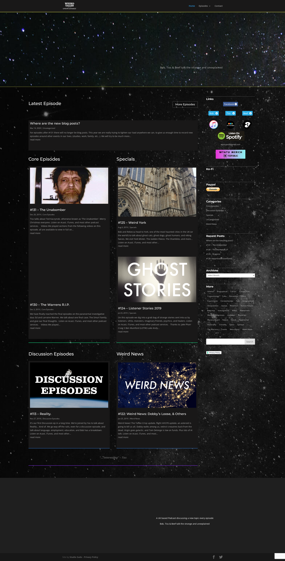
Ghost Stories (212, 305)
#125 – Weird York (132, 222)
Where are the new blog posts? (55, 123)
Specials (126, 159)
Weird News (130, 354)
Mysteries (242, 315)
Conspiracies (244, 291)
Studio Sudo (76, 557)
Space (231, 324)
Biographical (222, 291)
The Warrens (212, 329)
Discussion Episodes (51, 354)
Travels (224, 329)
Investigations (223, 310)
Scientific (223, 324)
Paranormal (244, 320)
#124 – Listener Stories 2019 (139, 308)
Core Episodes (44, 159)
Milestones (219, 315)
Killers (234, 310)
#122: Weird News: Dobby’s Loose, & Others (152, 414)
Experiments (212, 301)
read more (35, 139)
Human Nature (247, 305)
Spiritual (240, 324)
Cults (224, 296)
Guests (224, 305)
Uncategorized (49, 128)
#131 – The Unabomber (48, 210)
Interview (211, 310)
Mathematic (245, 310)
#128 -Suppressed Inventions (219, 258)
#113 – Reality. (40, 414)
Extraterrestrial (227, 301)
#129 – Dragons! (213, 254)
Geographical (248, 301)
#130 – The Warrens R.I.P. (49, 305)
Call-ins (233, 291)
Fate (238, 301)
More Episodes (185, 104)
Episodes (203, 6)
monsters (231, 315)
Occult (233, 320)
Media (210, 315)
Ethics (243, 296)
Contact (219, 6)
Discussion (233, 296)
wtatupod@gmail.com (230, 144)
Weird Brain (235, 329)
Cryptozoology (213, 296)
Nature (225, 320)
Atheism (210, 291)
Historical (234, 305)
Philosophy (211, 324)
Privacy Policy (91, 557)
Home (192, 6)
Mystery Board (213, 320)
